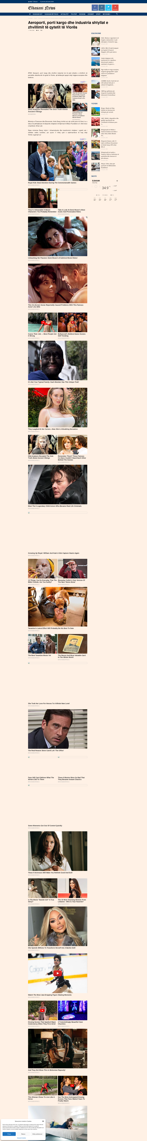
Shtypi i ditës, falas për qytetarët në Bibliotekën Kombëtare (108, 165)
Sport (98, 14)
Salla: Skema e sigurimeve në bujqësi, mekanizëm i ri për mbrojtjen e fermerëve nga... (110, 40)
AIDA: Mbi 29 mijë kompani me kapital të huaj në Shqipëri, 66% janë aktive (109, 50)
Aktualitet (65, 14)
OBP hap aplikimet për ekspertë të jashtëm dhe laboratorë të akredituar (108, 93)
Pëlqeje (95, 5)
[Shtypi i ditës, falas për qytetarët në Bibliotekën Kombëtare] (95, 167)
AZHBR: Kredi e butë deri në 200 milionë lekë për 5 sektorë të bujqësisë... (110, 83)
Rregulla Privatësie (21, 1138)
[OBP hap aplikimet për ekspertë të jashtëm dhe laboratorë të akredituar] (95, 94)
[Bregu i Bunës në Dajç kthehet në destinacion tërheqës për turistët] (95, 111)
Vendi (35, 18)
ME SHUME (106, 14)
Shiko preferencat (37, 1134)
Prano (9, 1134)
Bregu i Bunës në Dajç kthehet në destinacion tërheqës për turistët (108, 110)
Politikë (74, 14)
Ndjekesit (108, 5)
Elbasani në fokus (51, 14)
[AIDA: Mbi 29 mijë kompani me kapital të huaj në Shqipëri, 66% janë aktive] (95, 51)
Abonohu (115, 5)
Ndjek (101, 5)
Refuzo (23, 1134)
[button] (43, 1121)
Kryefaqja (30, 18)
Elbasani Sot (37, 14)
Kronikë (91, 14)
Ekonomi (82, 14)
